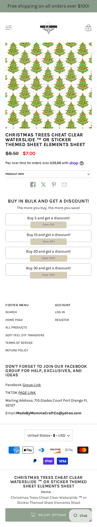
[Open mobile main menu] (8, 27)
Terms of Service (19, 343)
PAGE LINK (27, 392)
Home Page (14, 320)
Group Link (32, 385)
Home (46, 492)
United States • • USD (46, 435)
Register (62, 320)
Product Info (14, 174)
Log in (60, 312)
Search (11, 312)
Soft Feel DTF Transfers (24, 335)
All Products (16, 327)
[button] (33, 184)
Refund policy (16, 350)
